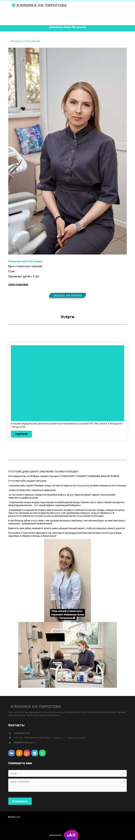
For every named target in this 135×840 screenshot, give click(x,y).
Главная (18, 18)
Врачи (50, 18)
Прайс (84, 18)
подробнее (21, 434)
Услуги (67, 18)
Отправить (20, 801)
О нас (35, 18)
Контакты (118, 18)
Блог (100, 18)
